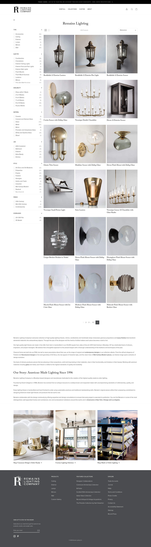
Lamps (53, 488)
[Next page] (97, 322)
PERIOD (15, 197)
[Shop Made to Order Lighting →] (117, 435)
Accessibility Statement (115, 507)
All (14, 20)
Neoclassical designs (28, 355)
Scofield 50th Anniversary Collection (88, 492)
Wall (52, 496)
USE (14, 142)
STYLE (15, 163)
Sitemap (110, 510)
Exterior (53, 485)
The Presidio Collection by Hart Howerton (90, 503)
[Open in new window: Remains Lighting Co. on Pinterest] (18, 536)
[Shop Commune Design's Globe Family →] (33, 435)
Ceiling (53, 481)
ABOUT (89, 9)
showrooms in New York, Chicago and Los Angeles (103, 400)
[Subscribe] (38, 530)
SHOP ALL (62, 9)
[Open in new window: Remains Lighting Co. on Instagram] (14, 536)
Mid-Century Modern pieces (102, 355)
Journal (110, 485)
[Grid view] (46, 30)
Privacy (110, 499)
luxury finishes (121, 338)
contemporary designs (92, 352)
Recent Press (112, 514)
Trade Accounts (113, 481)
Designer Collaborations (84, 481)
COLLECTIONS (72, 9)
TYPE (14, 30)
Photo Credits (112, 496)
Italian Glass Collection (83, 496)
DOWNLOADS (17, 213)
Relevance (123, 30)
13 (93, 322)
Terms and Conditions (115, 492)
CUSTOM (82, 9)
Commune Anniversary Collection (87, 485)
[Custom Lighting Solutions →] (75, 435)
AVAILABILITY (17, 88)
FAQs (109, 488)
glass (27, 365)
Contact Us (111, 503)
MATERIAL (16, 112)
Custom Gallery (56, 499)
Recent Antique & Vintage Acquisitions (88, 499)
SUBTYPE (16, 54)
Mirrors (53, 492)
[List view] (49, 30)
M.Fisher (79, 488)
